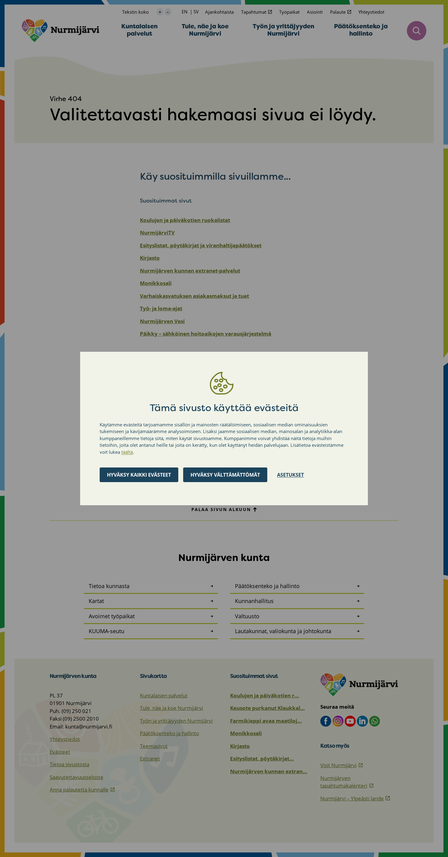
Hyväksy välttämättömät (225, 474)
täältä (127, 452)
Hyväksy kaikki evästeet (139, 474)
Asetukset (290, 474)
